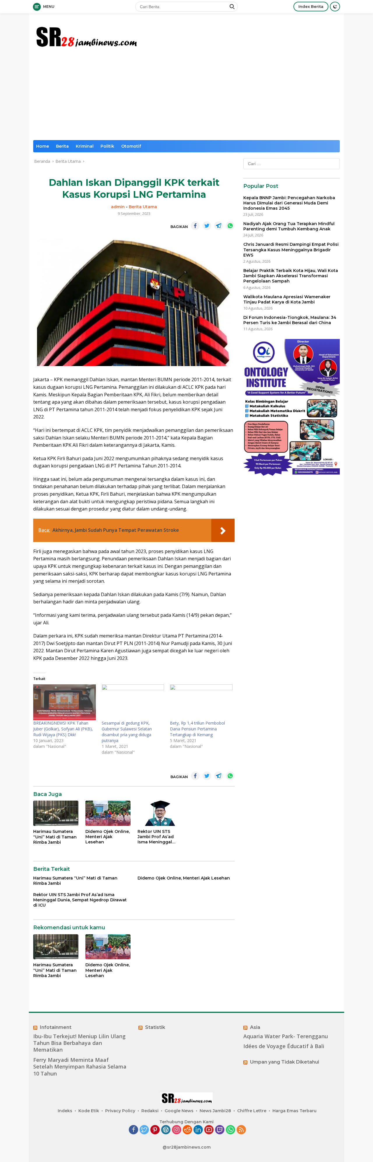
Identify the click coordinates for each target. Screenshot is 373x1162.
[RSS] (241, 1130)
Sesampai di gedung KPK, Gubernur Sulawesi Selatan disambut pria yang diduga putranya (127, 731)
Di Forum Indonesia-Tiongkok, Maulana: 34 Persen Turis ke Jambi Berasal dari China (289, 320)
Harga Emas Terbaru (294, 1110)
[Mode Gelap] (335, 6)
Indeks (65, 1110)
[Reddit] (187, 1130)
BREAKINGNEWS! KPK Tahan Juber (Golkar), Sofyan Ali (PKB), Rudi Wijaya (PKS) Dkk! (63, 728)
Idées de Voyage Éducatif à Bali (283, 1046)
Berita (62, 146)
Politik (107, 146)
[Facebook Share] (195, 225)
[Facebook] (133, 1130)
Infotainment (55, 1027)
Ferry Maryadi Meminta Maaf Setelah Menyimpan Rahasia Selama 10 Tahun (79, 1067)
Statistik (155, 1027)
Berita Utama (143, 206)
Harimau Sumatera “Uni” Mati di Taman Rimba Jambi (55, 837)
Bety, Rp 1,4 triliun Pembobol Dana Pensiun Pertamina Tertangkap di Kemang (197, 728)
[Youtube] (209, 1130)
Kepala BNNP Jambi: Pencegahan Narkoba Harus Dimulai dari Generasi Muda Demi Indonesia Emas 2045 (289, 203)
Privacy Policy (120, 1110)
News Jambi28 (215, 1110)
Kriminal (85, 146)
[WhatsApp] (230, 1130)
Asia (255, 1027)
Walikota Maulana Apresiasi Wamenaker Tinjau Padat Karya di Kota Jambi (286, 299)
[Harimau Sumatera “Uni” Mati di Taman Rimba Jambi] (55, 813)
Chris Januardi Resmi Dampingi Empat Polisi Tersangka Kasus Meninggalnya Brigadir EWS (291, 250)
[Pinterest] (155, 1130)
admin (118, 206)
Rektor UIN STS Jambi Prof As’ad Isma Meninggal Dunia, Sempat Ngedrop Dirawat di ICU (159, 837)
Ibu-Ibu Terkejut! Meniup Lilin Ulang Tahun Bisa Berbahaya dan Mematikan (79, 1043)
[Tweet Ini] (207, 225)
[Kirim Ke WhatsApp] (230, 225)
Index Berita (310, 6)
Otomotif (131, 146)
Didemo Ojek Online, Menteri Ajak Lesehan (107, 837)
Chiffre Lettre (251, 1110)
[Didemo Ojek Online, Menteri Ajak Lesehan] (108, 813)
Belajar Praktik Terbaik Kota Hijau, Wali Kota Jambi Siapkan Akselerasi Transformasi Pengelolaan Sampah (290, 276)
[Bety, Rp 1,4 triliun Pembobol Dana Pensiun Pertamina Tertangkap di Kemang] (201, 702)
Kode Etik (88, 1110)
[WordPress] (165, 1130)
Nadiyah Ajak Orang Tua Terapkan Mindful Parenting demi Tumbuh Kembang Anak (289, 226)
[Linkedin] (198, 1130)
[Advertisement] (186, 96)
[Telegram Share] (218, 225)
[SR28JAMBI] (86, 35)
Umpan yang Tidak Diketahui (284, 1062)
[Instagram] (176, 1130)
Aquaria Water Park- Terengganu (285, 1036)
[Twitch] (219, 1130)
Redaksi (150, 1110)
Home (42, 146)
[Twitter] (144, 1130)
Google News (179, 1110)
